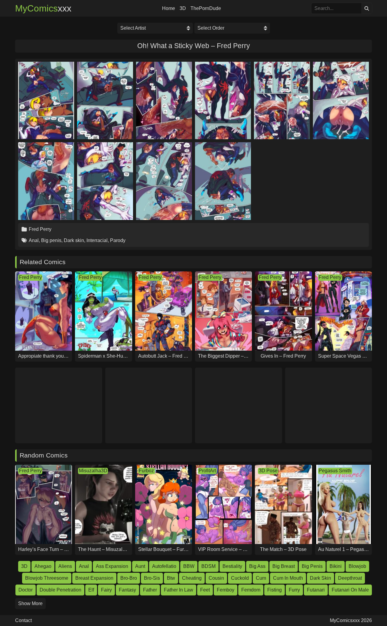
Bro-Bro (128, 578)
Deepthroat (350, 578)
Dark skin (74, 240)
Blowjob (357, 566)
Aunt (140, 566)
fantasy (127, 589)
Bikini (336, 566)
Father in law (178, 589)
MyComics (43, 8)
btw (171, 578)
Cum (261, 578)
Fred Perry (40, 229)
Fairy (106, 589)
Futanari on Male (350, 589)
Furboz (146, 470)
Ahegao (42, 566)
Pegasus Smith (335, 470)
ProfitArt (207, 470)
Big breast (283, 566)
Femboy (225, 589)
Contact (23, 620)
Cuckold (240, 578)
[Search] (366, 8)
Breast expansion (94, 578)
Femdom (250, 589)
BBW (188, 566)
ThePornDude (205, 8)
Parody (117, 240)
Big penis (51, 240)
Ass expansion (112, 566)
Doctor (25, 589)
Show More (30, 603)
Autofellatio (164, 566)
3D (183, 8)
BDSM (208, 566)
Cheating (192, 578)
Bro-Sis (152, 578)
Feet (205, 589)
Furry (294, 589)
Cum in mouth (288, 578)
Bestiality (232, 566)
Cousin (216, 578)
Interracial (97, 240)
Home (168, 8)
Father (150, 589)
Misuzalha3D (93, 470)
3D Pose (268, 470)
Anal (34, 240)
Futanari (316, 589)
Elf (91, 589)
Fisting (274, 589)
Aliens (65, 566)
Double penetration (60, 589)
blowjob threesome (46, 578)
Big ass (257, 566)
